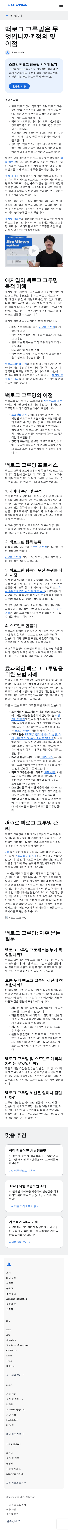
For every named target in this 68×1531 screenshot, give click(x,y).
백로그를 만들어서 (25, 855)
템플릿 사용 (19, 86)
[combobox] (10, 1521)
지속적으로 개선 (53, 400)
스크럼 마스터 (23, 730)
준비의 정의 (46, 757)
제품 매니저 (12, 175)
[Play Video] (34, 250)
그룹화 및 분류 (38, 547)
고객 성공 (49, 772)
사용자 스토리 (47, 327)
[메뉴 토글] (61, 5)
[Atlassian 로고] (17, 5)
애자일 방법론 (13, 218)
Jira (7, 851)
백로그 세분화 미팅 (16, 363)
